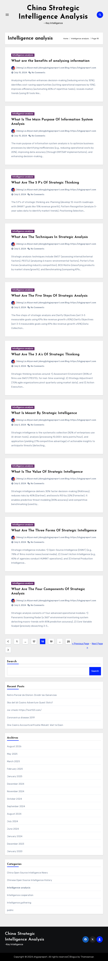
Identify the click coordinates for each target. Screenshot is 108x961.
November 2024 (15, 791)
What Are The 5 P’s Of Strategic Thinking (45, 182)
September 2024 (16, 806)
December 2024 (15, 784)
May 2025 (12, 754)
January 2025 (14, 776)
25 (68, 641)
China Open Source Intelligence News (27, 872)
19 (51, 641)
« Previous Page (80, 643)
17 (34, 641)
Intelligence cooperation (20, 895)
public (10, 910)
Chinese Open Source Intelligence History (29, 880)
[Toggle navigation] (7, 14)
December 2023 (15, 844)
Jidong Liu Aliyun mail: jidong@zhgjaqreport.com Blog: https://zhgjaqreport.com (56, 68)
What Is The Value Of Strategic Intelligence (47, 472)
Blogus (73, 956)
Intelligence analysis (22, 55)
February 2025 (15, 769)
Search (12, 661)
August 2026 (14, 746)
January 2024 (14, 836)
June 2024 (13, 829)
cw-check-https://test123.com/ (24, 710)
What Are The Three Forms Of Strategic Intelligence (54, 530)
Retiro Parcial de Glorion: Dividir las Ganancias (32, 695)
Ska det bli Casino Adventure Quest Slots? (30, 702)
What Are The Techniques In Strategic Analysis (49, 237)
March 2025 (13, 761)
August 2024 (14, 814)
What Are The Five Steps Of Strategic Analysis (49, 296)
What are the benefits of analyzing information (50, 61)
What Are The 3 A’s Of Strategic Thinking (45, 354)
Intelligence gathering (19, 902)
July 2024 (12, 821)
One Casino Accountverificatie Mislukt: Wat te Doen (35, 725)
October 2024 (14, 799)
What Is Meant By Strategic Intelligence (44, 413)
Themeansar (87, 956)
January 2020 (14, 851)
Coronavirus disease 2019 (21, 717)
